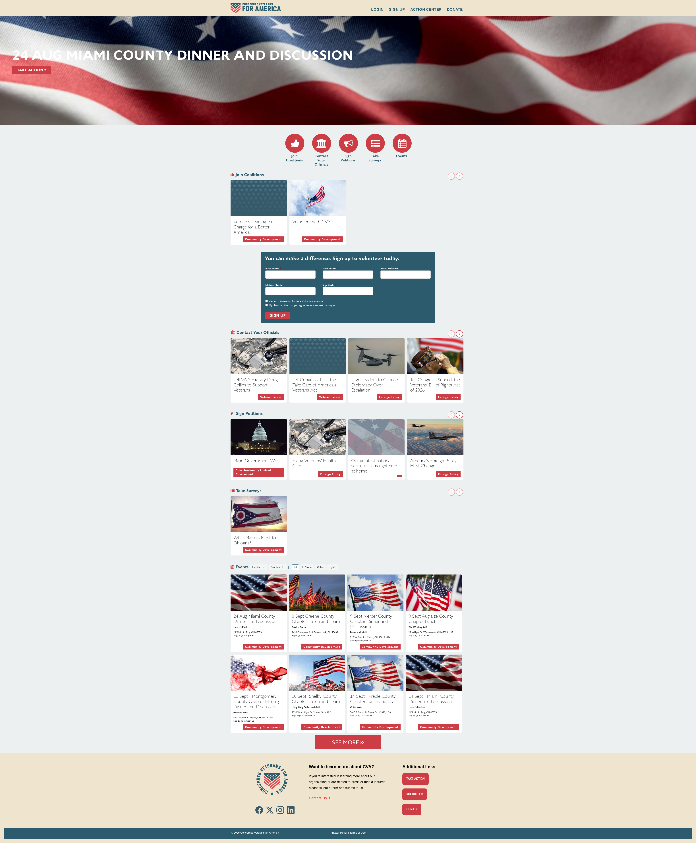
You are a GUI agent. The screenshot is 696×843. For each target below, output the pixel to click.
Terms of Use (358, 832)
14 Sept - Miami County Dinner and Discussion (431, 699)
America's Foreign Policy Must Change (433, 463)
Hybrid (333, 567)
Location (257, 567)
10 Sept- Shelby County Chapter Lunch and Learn (316, 699)
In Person (307, 567)
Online (320, 567)
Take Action (30, 70)
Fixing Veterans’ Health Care (314, 463)
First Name (272, 268)
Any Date (276, 567)
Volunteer (414, 794)
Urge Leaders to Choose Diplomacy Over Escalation (374, 385)
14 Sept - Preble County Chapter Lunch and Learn (374, 699)
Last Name (329, 268)
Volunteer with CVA (311, 221)
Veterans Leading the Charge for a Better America (253, 227)
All (295, 567)
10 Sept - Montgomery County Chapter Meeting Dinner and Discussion (256, 701)
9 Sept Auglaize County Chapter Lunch (431, 619)
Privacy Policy (338, 832)
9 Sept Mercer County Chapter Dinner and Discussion (371, 621)
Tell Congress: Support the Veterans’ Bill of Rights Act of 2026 (435, 385)
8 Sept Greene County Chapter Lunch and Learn (316, 619)
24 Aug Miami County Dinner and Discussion (255, 619)
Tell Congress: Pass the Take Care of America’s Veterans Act (314, 385)
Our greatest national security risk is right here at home (374, 466)
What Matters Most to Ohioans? (254, 540)
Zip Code (328, 285)
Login (377, 9)
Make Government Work (257, 460)
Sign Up (397, 9)
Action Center (426, 9)
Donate (455, 9)
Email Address (389, 268)
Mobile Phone (274, 285)
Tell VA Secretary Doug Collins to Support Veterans (255, 385)
